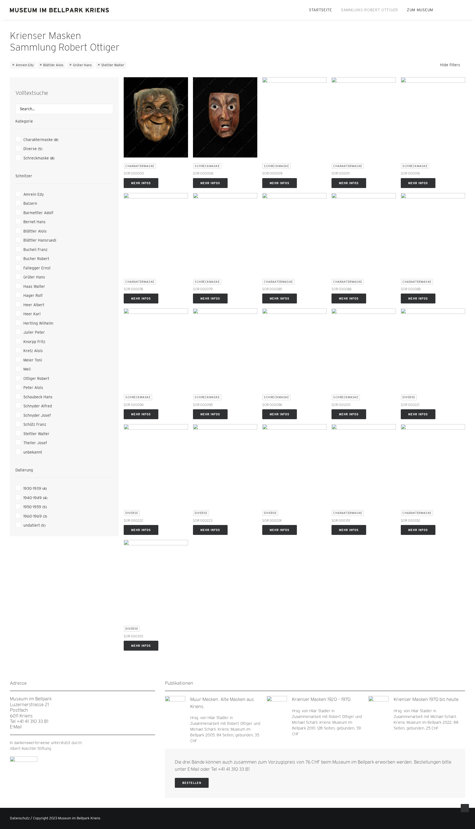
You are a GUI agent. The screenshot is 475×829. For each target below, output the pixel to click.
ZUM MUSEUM (420, 10)
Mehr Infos (141, 183)
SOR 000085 (272, 289)
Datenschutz (20, 818)
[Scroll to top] (465, 808)
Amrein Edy (25, 65)
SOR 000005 (134, 173)
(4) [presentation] (44, 489)
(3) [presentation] (45, 516)
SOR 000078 (133, 289)
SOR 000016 (410, 173)
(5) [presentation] (40, 149)
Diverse (408, 397)
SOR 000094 (133, 405)
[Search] (64, 109)
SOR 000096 (272, 405)
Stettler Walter (112, 65)
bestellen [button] (191, 782)
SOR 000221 (410, 405)
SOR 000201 (341, 405)
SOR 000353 (133, 636)
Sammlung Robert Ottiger (369, 10)
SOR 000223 (202, 520)
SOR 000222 (133, 520)
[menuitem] (320, 10)
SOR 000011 (341, 173)
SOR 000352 (410, 520)
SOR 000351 (341, 520)
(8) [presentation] (56, 140)
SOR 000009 (272, 173)
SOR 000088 (341, 289)
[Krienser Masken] (60, 9)
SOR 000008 (203, 173)
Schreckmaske (207, 166)
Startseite (320, 10)
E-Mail (16, 726)
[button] (444, 10)
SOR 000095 (203, 405)
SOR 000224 (271, 520)
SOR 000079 (202, 289)
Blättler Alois (53, 65)
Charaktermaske (139, 166)
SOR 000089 (411, 289)
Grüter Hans (82, 65)
